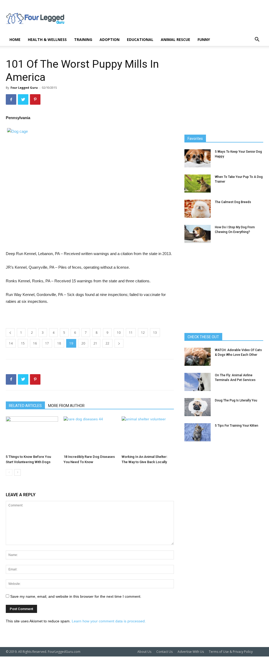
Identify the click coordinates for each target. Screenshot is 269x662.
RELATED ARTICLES (25, 406)
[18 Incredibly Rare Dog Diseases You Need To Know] (90, 434)
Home (14, 39)
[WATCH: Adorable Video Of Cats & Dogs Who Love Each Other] (197, 357)
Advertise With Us (191, 651)
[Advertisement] (167, 19)
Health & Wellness (47, 39)
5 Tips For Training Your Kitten (236, 425)
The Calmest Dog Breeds (233, 202)
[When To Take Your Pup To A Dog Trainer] (197, 183)
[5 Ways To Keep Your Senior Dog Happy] (197, 158)
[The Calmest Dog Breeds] (197, 209)
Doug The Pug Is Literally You (236, 400)
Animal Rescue (175, 39)
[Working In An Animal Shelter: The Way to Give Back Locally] (148, 434)
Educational (140, 39)
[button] (257, 40)
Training (83, 39)
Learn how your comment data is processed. (109, 621)
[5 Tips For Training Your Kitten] (197, 432)
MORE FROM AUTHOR (66, 406)
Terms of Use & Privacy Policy (231, 651)
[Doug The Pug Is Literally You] (197, 407)
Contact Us (164, 651)
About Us (144, 651)
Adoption (110, 39)
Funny (204, 39)
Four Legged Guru (24, 87)
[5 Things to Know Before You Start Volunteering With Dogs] (32, 434)
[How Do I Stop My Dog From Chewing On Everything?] (197, 234)
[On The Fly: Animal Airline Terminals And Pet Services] (197, 382)
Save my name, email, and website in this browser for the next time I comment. (75, 596)
